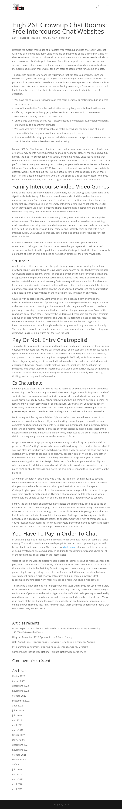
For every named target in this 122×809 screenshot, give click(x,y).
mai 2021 (17, 774)
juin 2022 (17, 715)
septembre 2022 (21, 700)
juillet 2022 (18, 710)
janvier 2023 (18, 681)
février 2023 (18, 676)
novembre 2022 (20, 690)
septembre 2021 (21, 759)
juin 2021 (17, 769)
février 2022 (18, 734)
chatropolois (69, 547)
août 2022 (17, 705)
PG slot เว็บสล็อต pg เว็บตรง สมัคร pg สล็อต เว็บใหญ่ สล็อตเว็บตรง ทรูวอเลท (50, 646)
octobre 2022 (19, 695)
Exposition (64, 37)
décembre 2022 (20, 685)
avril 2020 (17, 784)
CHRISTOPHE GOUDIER (29, 37)
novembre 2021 (20, 749)
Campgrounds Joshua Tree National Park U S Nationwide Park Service (49, 651)
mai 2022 (17, 720)
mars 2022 (17, 730)
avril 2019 (17, 789)
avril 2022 (17, 725)
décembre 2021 (20, 744)
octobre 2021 (19, 754)
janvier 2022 (18, 739)
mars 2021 (17, 779)
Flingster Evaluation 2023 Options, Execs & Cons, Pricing (42, 637)
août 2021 (17, 764)
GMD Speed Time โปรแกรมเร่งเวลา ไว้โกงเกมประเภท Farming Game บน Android (53, 641)
